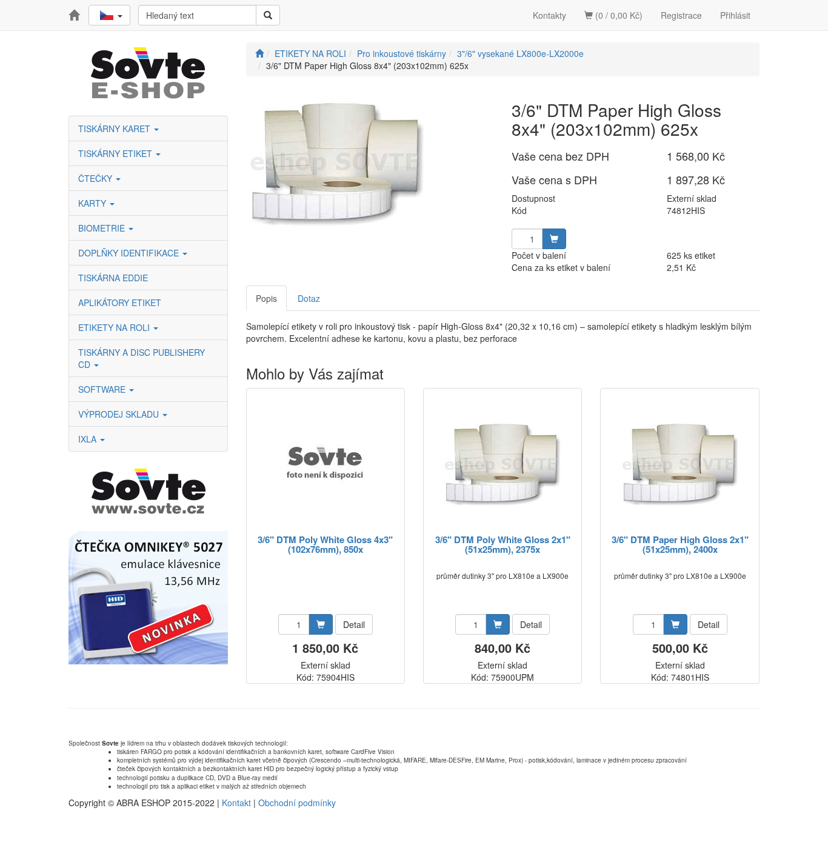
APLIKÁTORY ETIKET (119, 302)
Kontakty (549, 15)
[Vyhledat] (268, 15)
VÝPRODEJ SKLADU (119, 414)
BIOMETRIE (102, 228)
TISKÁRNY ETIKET (116, 153)
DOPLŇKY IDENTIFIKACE (129, 253)
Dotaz (309, 298)
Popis (266, 298)
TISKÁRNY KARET (115, 128)
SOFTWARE (103, 389)
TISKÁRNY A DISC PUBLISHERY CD (141, 358)
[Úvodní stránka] (259, 53)
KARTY (93, 203)
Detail (354, 624)
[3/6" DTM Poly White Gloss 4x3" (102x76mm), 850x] (325, 462)
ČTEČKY (96, 178)
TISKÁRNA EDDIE (113, 278)
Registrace (681, 15)
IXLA (88, 439)
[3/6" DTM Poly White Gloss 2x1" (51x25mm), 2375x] (502, 462)
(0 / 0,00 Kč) (618, 15)
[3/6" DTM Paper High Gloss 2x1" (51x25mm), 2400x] (680, 462)
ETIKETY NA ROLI (115, 327)
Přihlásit (735, 15)
